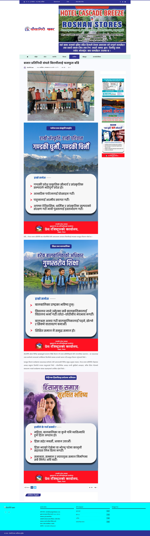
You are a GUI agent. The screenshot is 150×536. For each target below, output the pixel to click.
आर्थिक (74, 57)
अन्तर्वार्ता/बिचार (97, 57)
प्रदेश (45, 57)
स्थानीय (54, 57)
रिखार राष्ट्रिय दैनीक (80, 1)
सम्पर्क (68, 1)
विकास (64, 57)
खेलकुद (85, 57)
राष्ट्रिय (36, 57)
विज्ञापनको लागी (57, 1)
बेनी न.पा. (78, 514)
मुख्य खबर (78, 511)
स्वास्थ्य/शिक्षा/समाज (80, 522)
